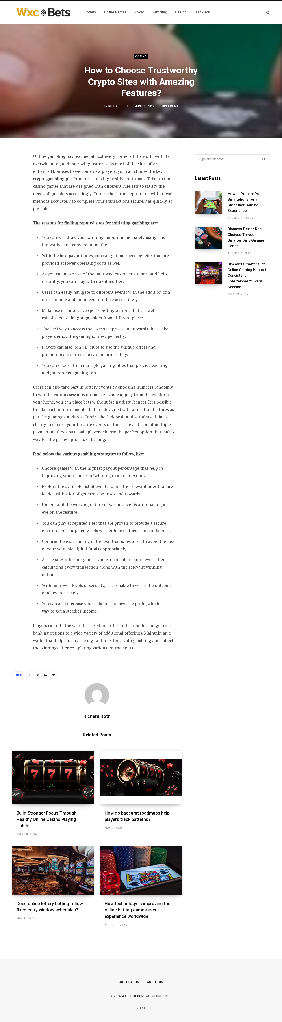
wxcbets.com (133, 996)
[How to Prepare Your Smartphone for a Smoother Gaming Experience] (211, 205)
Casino (141, 56)
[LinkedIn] (16, 203)
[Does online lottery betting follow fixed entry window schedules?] (53, 870)
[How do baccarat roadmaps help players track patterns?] (141, 777)
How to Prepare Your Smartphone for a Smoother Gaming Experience (245, 202)
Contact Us (129, 982)
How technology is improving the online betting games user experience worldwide (137, 910)
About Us (155, 982)
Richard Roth (119, 106)
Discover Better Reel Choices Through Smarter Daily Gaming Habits (246, 237)
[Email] (16, 215)
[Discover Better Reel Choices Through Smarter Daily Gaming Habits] (211, 241)
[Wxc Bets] (43, 12)
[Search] (268, 12)
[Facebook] (16, 168)
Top (142, 1008)
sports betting (101, 310)
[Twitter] (16, 180)
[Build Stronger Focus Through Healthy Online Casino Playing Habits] (53, 777)
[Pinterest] (16, 192)
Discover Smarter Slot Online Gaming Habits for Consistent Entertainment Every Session (249, 275)
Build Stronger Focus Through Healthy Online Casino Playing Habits (46, 819)
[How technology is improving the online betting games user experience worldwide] (141, 870)
